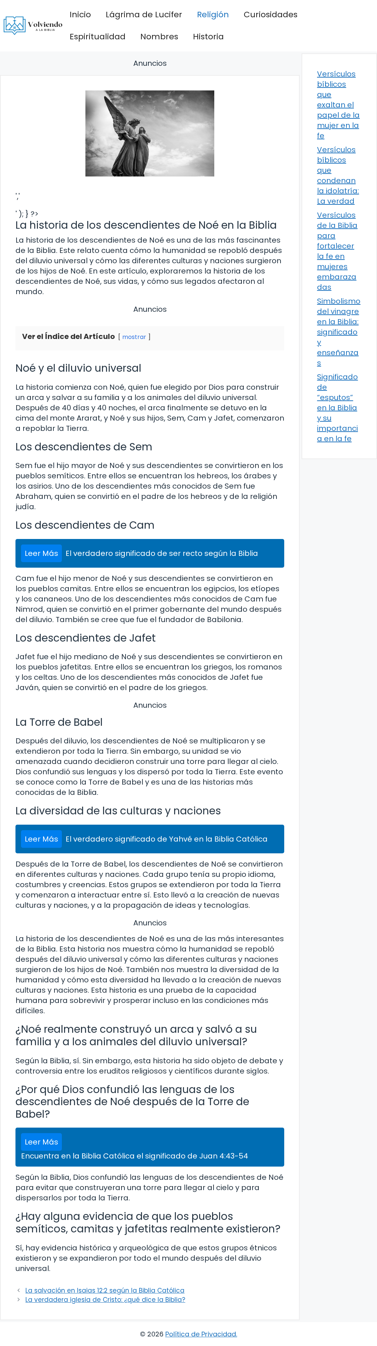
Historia (208, 36)
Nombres (159, 36)
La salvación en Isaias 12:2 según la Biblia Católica (104, 1290)
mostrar (134, 337)
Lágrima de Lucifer (144, 14)
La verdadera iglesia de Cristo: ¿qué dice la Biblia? (105, 1299)
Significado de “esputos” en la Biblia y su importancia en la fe (337, 408)
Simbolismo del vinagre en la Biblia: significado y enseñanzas (338, 332)
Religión (213, 14)
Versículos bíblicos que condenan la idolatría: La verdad (338, 175)
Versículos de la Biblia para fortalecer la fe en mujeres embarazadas (337, 251)
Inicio (80, 14)
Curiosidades (270, 14)
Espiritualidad (98, 36)
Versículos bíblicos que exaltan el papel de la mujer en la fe (338, 105)
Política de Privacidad (200, 1334)
